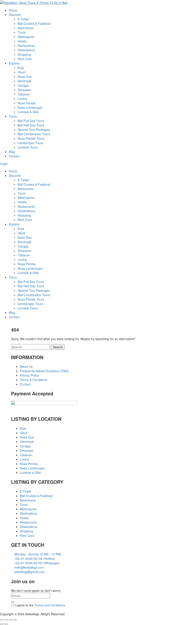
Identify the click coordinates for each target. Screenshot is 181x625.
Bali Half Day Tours (31, 125)
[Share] (6, 619)
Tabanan (24, 94)
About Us (26, 366)
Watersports (26, 36)
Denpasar (24, 90)
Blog (12, 151)
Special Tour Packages (34, 129)
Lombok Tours (28, 147)
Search (58, 347)
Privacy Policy (29, 375)
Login (4, 163)
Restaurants (26, 45)
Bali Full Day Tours (31, 120)
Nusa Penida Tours (31, 138)
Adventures (26, 28)
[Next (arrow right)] (6, 624)
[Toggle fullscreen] (10, 619)
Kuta (21, 67)
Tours (22, 32)
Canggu (23, 85)
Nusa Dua (25, 76)
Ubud (21, 72)
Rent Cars (25, 59)
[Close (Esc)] (2, 619)
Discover (15, 14)
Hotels (22, 41)
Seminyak (24, 81)
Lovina (22, 98)
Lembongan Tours (30, 143)
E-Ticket (23, 19)
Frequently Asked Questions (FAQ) (44, 371)
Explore (14, 63)
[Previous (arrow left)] (2, 624)
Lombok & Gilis (28, 112)
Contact (14, 156)
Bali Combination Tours (34, 134)
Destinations (26, 50)
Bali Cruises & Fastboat (34, 23)
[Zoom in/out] (15, 619)
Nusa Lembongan (30, 107)
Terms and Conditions (49, 605)
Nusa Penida (27, 103)
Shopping (24, 54)
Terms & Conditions (33, 379)
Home (13, 10)
